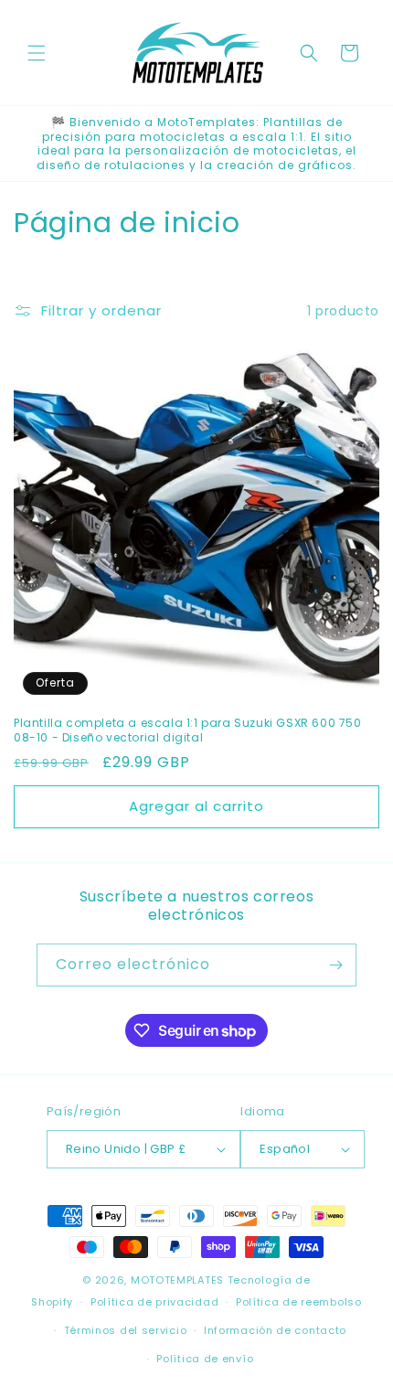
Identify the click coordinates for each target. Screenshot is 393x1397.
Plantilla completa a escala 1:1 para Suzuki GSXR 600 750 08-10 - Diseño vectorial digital (188, 730)
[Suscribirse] (335, 965)
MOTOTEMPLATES (177, 1280)
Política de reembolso (299, 1302)
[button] (36, 53)
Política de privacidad (154, 1302)
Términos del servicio (125, 1330)
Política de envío (204, 1358)
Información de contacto (275, 1330)
